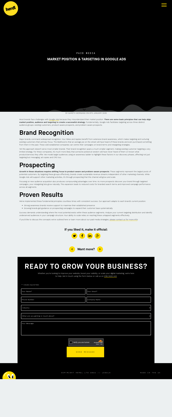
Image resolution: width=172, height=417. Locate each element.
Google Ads (54, 119)
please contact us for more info (123, 219)
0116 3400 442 (110, 276)
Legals (106, 373)
